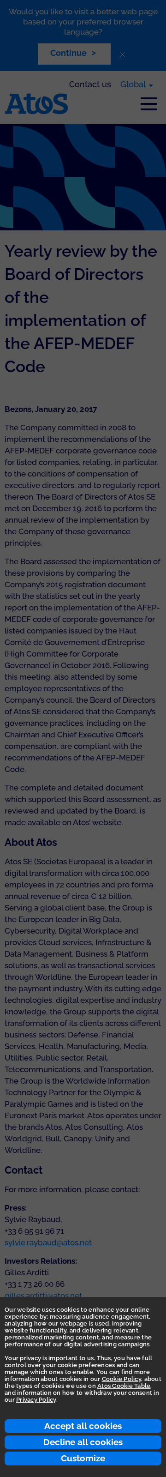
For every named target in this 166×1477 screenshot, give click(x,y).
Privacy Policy (36, 1399)
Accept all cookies (83, 1426)
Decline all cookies (83, 1442)
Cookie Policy (121, 1378)
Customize (83, 1458)
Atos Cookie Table (123, 1385)
